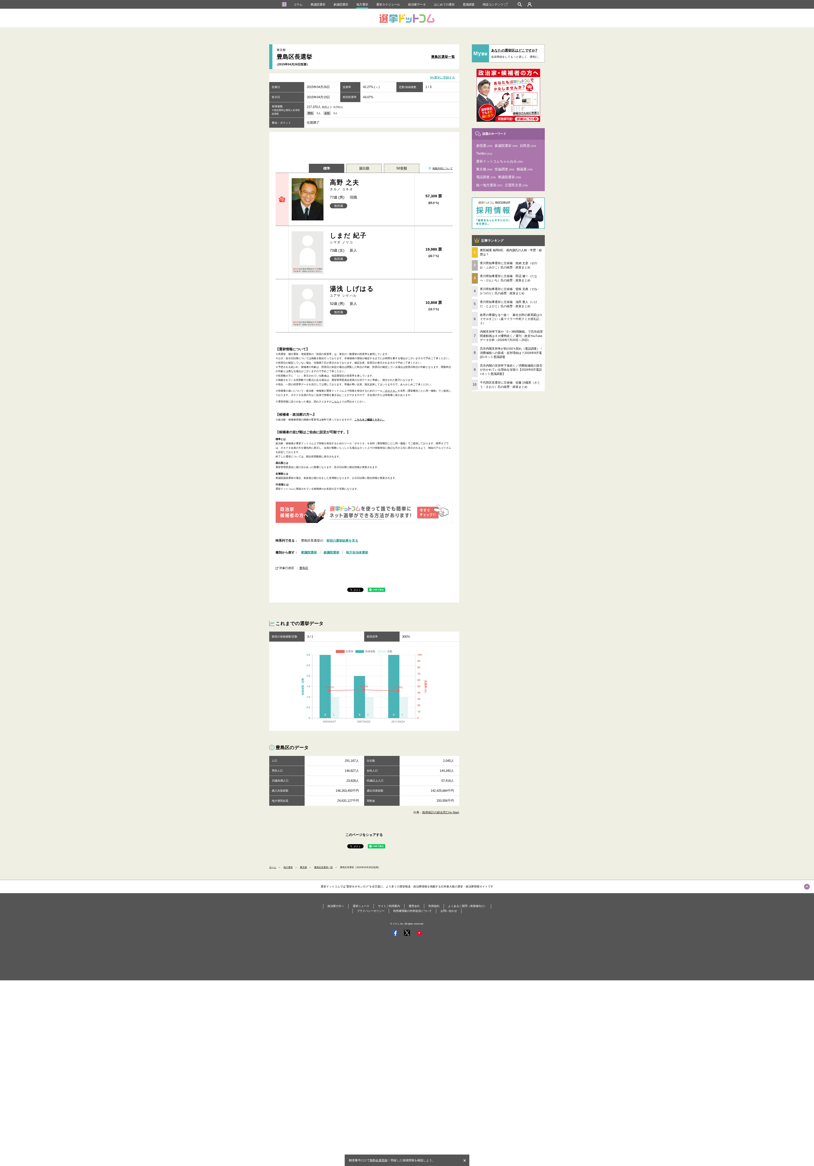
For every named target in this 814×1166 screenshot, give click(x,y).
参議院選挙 (340, 4)
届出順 (364, 168)
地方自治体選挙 (357, 552)
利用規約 (433, 906)
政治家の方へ (336, 906)
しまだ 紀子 (348, 238)
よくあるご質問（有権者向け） (467, 906)
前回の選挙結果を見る (342, 540)
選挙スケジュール (388, 4)
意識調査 (469, 4)
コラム (298, 4)
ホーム (272, 867)
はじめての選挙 (444, 4)
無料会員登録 (378, 1160)
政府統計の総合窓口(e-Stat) (440, 812)
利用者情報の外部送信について (412, 910)
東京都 (303, 867)
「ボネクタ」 (390, 390)
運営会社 (414, 906)
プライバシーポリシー (371, 910)
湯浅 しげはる (352, 291)
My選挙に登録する (442, 77)
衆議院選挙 (318, 4)
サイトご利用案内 (389, 906)
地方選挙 (362, 4)
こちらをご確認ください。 (369, 419)
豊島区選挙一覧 (443, 57)
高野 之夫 (345, 185)
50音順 (401, 168)
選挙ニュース (361, 906)
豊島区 (303, 568)
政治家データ (417, 4)
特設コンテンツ (493, 4)
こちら (335, 401)
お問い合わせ (448, 910)
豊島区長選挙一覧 (323, 867)
